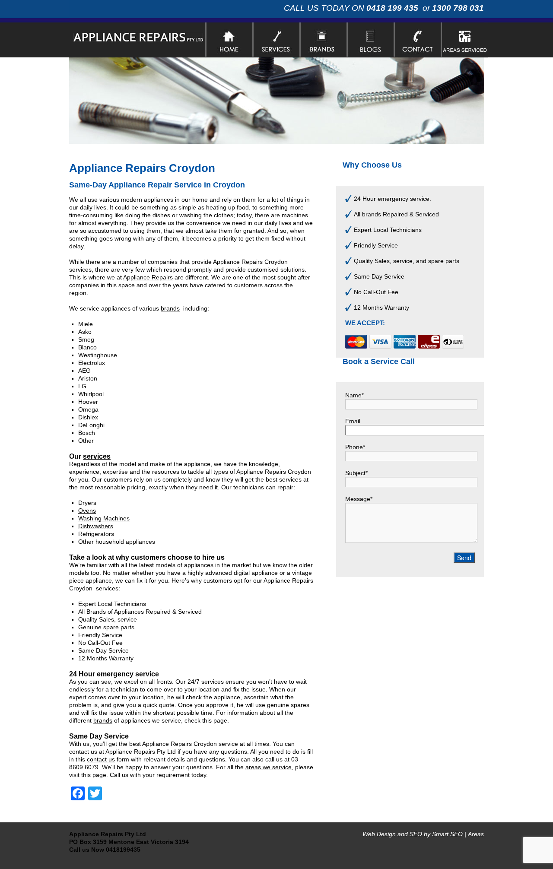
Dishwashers (95, 526)
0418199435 (123, 849)
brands (170, 308)
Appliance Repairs (148, 277)
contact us (101, 759)
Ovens (87, 510)
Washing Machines (104, 518)
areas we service (268, 767)
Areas (476, 834)
